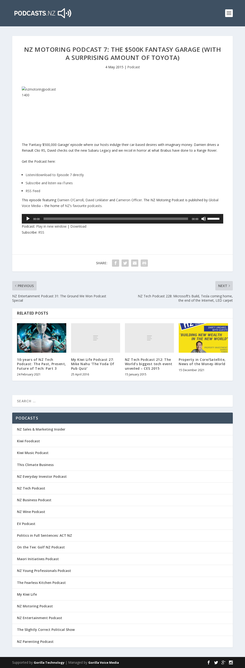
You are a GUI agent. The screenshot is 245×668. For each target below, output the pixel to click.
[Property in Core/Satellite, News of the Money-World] (203, 338)
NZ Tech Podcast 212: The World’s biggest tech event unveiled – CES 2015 (149, 363)
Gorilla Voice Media (103, 662)
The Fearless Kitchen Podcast (41, 582)
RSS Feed (33, 191)
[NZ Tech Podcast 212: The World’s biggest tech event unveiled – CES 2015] (149, 338)
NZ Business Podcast (34, 500)
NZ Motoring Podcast (35, 606)
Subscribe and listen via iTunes (49, 183)
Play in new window (51, 226)
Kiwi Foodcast (28, 441)
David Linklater (96, 200)
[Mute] (203, 218)
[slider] (214, 218)
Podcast (133, 67)
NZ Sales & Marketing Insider (41, 429)
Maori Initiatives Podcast (38, 559)
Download (78, 226)
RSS (41, 232)
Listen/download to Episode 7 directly (55, 175)
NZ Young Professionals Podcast (44, 570)
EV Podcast (26, 523)
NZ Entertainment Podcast (39, 618)
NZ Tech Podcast (31, 488)
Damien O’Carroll (70, 200)
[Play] (28, 218)
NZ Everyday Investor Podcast (42, 476)
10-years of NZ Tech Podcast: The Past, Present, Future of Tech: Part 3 (41, 363)
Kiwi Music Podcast (33, 452)
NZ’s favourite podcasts (83, 205)
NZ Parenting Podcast (35, 641)
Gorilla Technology (49, 662)
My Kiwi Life (27, 594)
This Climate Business (35, 464)
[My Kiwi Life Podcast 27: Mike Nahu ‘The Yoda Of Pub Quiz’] (95, 338)
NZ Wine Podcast (31, 511)
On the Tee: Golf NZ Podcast (41, 547)
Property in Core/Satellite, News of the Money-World (202, 361)
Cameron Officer (129, 200)
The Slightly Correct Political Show (46, 629)
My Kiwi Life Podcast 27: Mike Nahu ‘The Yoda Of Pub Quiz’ (92, 363)
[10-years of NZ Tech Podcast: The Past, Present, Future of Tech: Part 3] (41, 338)
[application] (122, 219)
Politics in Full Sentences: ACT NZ (44, 535)
